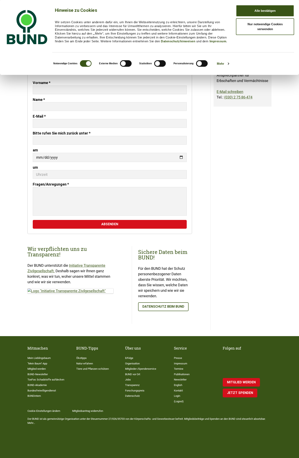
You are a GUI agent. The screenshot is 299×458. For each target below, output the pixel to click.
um (35, 167)
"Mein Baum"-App (37, 363)
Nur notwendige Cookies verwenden (265, 26)
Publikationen (182, 374)
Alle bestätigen (265, 10)
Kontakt (178, 390)
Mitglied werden (36, 368)
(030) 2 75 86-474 (238, 97)
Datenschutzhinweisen (178, 41)
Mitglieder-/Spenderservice (140, 368)
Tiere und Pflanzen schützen (92, 368)
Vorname (41, 83)
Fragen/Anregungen (51, 184)
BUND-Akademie (37, 385)
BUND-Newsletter (37, 374)
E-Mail (39, 116)
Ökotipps (81, 358)
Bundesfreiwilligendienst (41, 390)
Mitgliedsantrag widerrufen (87, 410)
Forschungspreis (134, 390)
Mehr (220, 63)
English (178, 385)
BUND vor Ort (132, 374)
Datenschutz (132, 395)
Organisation (132, 363)
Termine (178, 368)
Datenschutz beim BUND (163, 306)
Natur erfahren (84, 363)
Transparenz (132, 385)
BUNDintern (34, 395)
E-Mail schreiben (230, 92)
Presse (178, 358)
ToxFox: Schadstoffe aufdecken (45, 379)
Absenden (109, 224)
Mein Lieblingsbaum (39, 358)
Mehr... (31, 422)
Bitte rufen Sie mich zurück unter (62, 133)
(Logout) (179, 401)
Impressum (218, 41)
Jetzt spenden (240, 393)
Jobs (128, 379)
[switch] (126, 63)
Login (177, 395)
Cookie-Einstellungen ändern (43, 410)
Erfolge (129, 358)
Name (39, 99)
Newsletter (180, 379)
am (35, 150)
